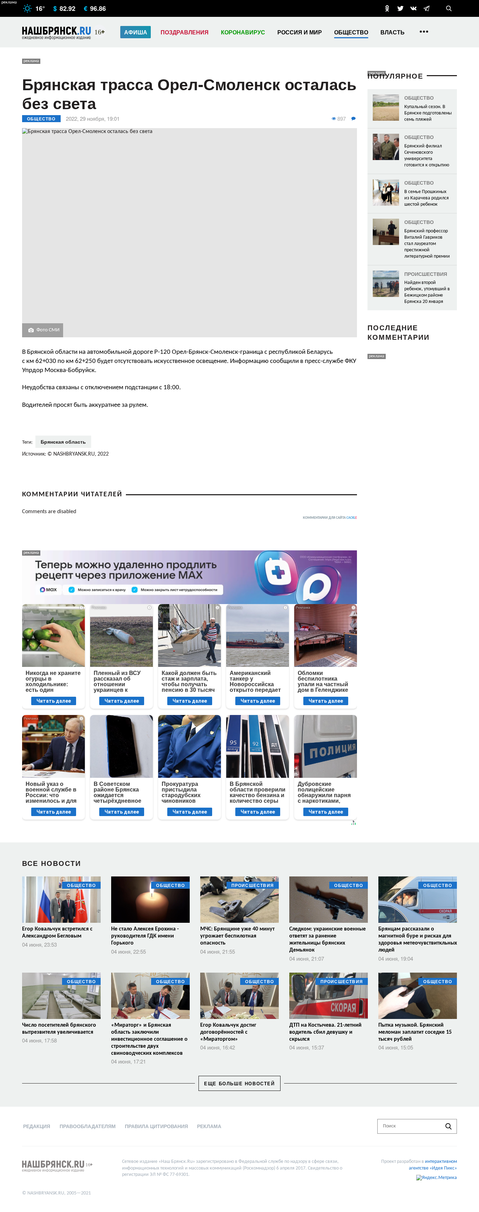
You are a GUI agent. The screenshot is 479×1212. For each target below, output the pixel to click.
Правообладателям (88, 1126)
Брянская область (63, 441)
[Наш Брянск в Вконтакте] (413, 8)
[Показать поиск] (449, 8)
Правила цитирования (156, 1126)
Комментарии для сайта (330, 518)
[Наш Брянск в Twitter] (400, 8)
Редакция (36, 1126)
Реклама (209, 1126)
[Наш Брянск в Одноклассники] (387, 8)
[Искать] (448, 1126)
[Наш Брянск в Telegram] (426, 8)
